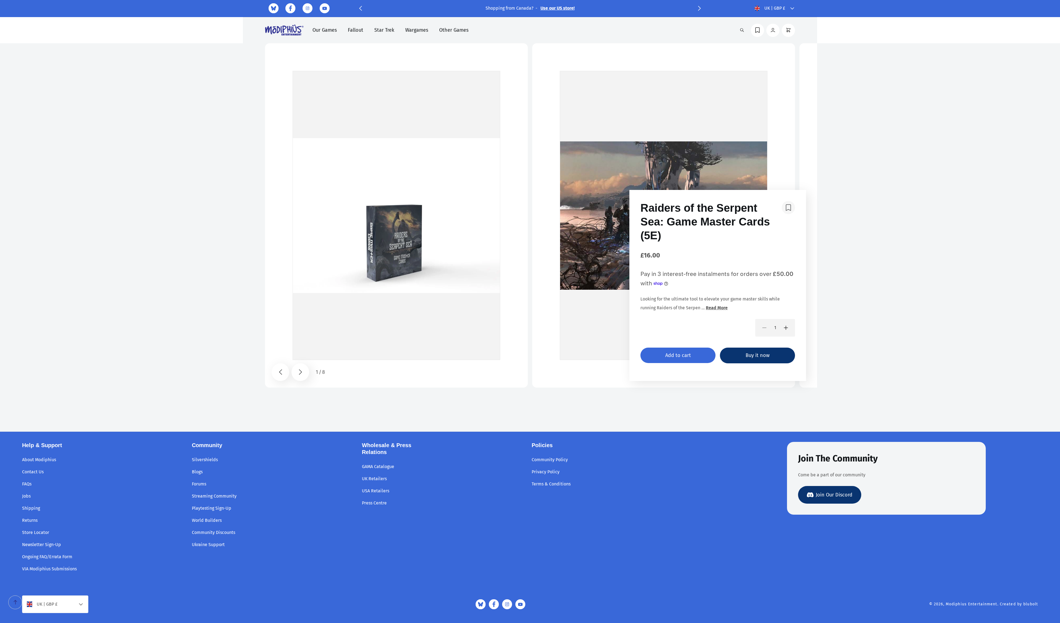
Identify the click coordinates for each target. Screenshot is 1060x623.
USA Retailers (375, 490)
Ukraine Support (208, 544)
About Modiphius (39, 459)
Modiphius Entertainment (971, 604)
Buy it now (758, 355)
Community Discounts (213, 532)
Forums (199, 484)
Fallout (355, 30)
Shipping (31, 508)
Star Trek (384, 30)
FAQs (26, 484)
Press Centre (374, 503)
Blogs (197, 471)
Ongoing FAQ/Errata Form (47, 556)
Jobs (26, 496)
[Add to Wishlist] (788, 207)
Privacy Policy (546, 471)
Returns (30, 520)
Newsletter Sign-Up (41, 544)
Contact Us (33, 471)
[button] (360, 8)
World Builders (207, 520)
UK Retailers (374, 478)
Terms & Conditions (551, 484)
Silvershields (205, 459)
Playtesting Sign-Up (211, 508)
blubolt (1030, 604)
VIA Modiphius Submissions (49, 568)
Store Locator (35, 532)
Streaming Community (214, 496)
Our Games (324, 30)
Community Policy (550, 459)
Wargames (416, 30)
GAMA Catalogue (378, 466)
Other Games (453, 30)
